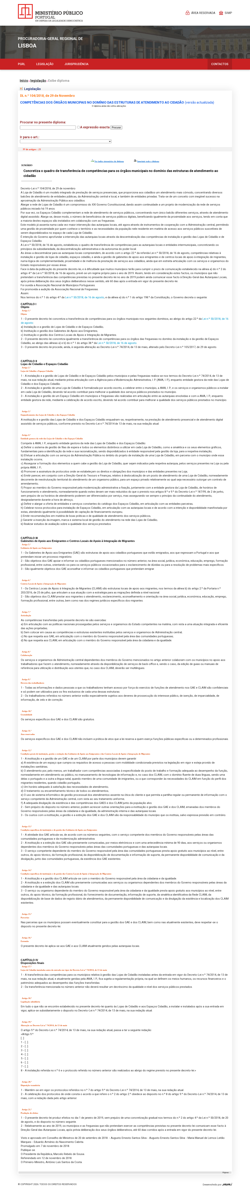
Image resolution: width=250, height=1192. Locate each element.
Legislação (44, 64)
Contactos (219, 64)
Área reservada (203, 13)
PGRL (21, 64)
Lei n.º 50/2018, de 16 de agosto (84, 297)
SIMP (228, 13)
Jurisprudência (76, 64)
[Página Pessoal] (50, 13)
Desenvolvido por (212, 1184)
